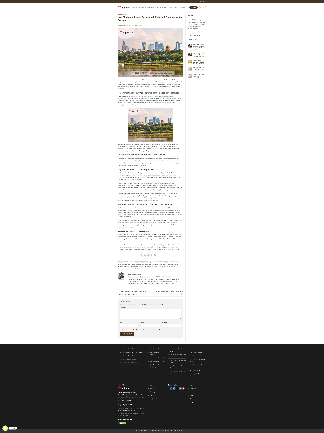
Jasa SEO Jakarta (171, 431)
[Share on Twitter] (145, 255)
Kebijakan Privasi (154, 399)
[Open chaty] (5, 428)
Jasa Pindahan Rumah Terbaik (158, 431)
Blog (170, 8)
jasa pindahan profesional (128, 263)
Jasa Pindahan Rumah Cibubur (128, 359)
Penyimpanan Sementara (142, 264)
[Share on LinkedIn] (155, 255)
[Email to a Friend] (148, 255)
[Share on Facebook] (142, 255)
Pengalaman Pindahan (129, 264)
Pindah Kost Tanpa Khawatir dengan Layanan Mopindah (198, 55)
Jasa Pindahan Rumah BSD (157, 358)
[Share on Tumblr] (158, 255)
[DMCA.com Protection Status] (122, 423)
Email (143, 322)
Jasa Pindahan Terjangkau (141, 263)
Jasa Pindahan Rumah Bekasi (128, 356)
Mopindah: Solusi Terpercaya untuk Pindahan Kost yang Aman (199, 47)
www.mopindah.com (137, 237)
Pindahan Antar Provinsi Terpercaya (144, 266)
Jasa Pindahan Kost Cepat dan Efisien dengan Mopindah (199, 62)
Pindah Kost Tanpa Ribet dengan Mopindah (198, 76)
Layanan (141, 8)
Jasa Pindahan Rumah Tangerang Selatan (131, 352)
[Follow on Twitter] (203, 1)
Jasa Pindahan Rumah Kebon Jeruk (129, 363)
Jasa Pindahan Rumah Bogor (127, 349)
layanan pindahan (174, 263)
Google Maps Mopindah (125, 405)
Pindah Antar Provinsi (153, 264)
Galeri (176, 8)
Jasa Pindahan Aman (165, 261)
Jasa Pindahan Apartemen (197, 349)
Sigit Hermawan (136, 25)
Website (164, 322)
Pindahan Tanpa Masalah (159, 266)
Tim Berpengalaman (136, 268)
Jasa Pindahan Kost (195, 356)
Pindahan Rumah (122, 14)
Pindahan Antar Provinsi (172, 264)
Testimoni (182, 8)
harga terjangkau (148, 261)
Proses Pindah (127, 268)
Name (122, 322)
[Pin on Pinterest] (152, 255)
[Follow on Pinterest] (183, 388)
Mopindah (122, 144)
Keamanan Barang (165, 263)
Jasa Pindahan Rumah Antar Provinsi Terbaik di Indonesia (148, 155)
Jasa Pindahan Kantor (196, 352)
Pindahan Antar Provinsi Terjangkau (126, 266)
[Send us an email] (205, 1)
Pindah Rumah (162, 264)
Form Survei (151, 8)
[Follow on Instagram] (202, 1)
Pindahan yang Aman (171, 266)
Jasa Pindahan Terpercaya (154, 263)
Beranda (135, 8)
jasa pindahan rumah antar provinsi (154, 234)
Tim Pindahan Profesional (148, 268)
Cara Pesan (193, 388)
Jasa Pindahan (156, 261)
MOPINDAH (121, 264)
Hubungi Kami (194, 392)
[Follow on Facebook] (200, 1)
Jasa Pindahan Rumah (156, 349)
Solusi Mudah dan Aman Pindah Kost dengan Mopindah (198, 69)
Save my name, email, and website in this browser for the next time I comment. (143, 330)
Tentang (152, 392)
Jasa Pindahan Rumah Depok (158, 361)
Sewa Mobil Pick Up (162, 8)
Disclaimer (153, 395)
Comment (123, 307)
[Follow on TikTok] (177, 388)
